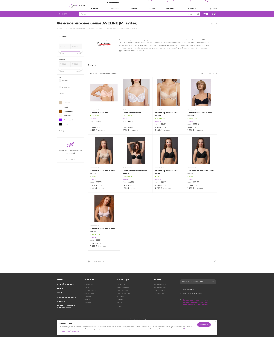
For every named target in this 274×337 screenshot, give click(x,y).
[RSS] (211, 24)
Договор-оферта (90, 290)
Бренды (60, 293)
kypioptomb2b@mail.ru (192, 293)
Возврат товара (159, 290)
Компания (89, 280)
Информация (123, 280)
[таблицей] (216, 73)
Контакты (87, 302)
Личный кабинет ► (66, 284)
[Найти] (198, 14)
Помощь (158, 280)
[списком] (213, 73)
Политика (120, 299)
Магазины (120, 296)
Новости (61, 301)
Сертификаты (89, 293)
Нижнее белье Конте (66, 297)
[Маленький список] (198, 73)
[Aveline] (103, 43)
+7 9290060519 (112, 3)
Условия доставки (123, 293)
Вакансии (87, 296)
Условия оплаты (122, 290)
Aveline (93, 119)
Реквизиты (121, 284)
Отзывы (87, 299)
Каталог (61, 280)
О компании (88, 284)
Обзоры (120, 306)
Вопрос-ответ (159, 293)
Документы (88, 287)
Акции (60, 288)
